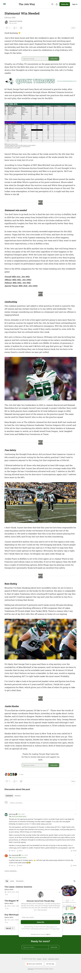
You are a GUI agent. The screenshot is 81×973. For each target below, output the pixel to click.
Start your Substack (35, 964)
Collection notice (53, 959)
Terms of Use (50, 927)
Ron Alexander (14, 855)
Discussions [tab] (19, 881)
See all (8, 928)
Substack (31, 969)
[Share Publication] (57, 4)
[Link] (1, 210)
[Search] (52, 4)
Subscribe (64, 4)
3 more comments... (11, 871)
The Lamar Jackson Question (18, 886)
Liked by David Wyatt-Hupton (18, 816)
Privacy (39, 959)
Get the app (50, 964)
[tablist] (13, 796)
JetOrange (12, 814)
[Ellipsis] (75, 814)
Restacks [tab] (17, 796)
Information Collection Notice (40, 929)
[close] (59, 892)
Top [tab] (7, 881)
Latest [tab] (12, 881)
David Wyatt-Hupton (15, 21)
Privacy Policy (55, 929)
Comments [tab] (9, 796)
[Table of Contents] (2, 486)
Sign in (74, 4)
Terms (45, 959)
